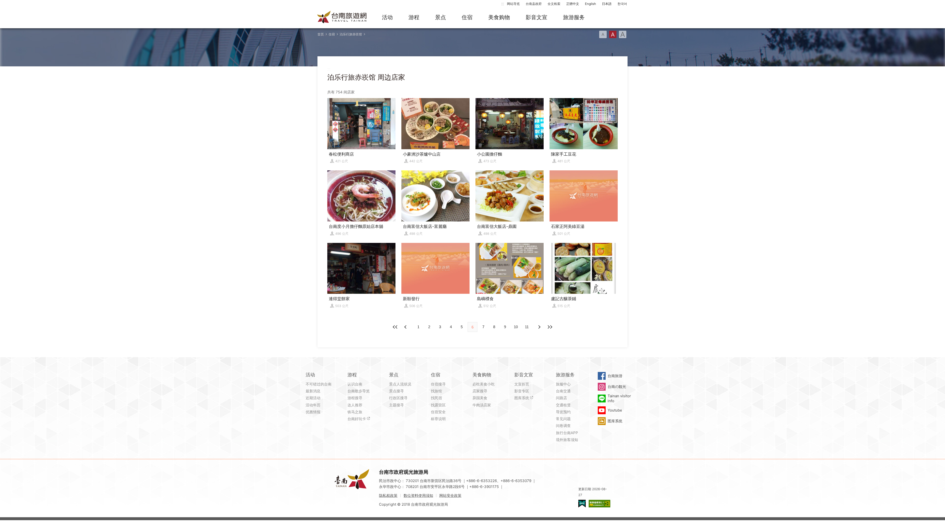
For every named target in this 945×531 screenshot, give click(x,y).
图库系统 (521, 398)
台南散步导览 (358, 391)
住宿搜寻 (438, 384)
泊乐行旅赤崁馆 (351, 34)
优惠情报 (313, 412)
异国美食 (479, 398)
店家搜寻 (479, 391)
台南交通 (563, 391)
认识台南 (354, 384)
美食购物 (499, 17)
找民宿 (436, 398)
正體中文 (572, 4)
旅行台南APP (567, 432)
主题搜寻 (396, 405)
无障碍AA (599, 503)
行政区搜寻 (398, 398)
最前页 (395, 327)
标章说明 (438, 418)
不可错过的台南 (318, 384)
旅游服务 (574, 17)
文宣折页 (521, 384)
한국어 (622, 4)
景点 (440, 17)
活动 (387, 17)
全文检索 (554, 4)
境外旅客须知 (567, 439)
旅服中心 (563, 384)
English (590, 4)
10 (516, 327)
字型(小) (603, 34)
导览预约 (563, 412)
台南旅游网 (342, 17)
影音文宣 (536, 17)
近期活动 (313, 398)
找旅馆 (436, 391)
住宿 (467, 17)
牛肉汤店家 (481, 405)
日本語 (607, 4)
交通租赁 (563, 405)
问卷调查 (563, 425)
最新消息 (313, 391)
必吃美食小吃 (483, 384)
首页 (320, 34)
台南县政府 (534, 4)
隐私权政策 (388, 495)
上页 (539, 327)
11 (527, 327)
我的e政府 (582, 503)
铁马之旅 (354, 412)
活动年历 (313, 405)
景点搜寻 (396, 391)
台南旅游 (615, 375)
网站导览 (513, 4)
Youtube (615, 410)
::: (502, 3)
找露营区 (438, 405)
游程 (414, 17)
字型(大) (622, 34)
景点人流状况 (400, 384)
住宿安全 (438, 412)
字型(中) (612, 34)
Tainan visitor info (619, 398)
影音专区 (521, 391)
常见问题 (563, 418)
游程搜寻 (354, 398)
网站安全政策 (450, 495)
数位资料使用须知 (418, 495)
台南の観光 (617, 386)
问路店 (561, 398)
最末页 (550, 327)
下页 (406, 327)
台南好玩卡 (356, 418)
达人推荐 (354, 405)
